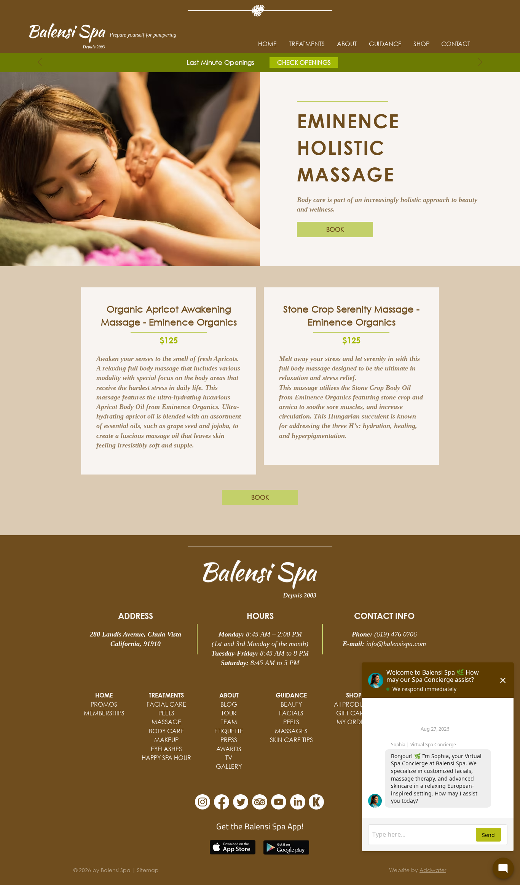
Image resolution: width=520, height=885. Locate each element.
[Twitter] (240, 802)
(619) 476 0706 (395, 634)
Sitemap (148, 870)
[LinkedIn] (297, 802)
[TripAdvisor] (259, 802)
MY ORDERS (354, 722)
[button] (385, 43)
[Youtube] (278, 802)
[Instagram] (202, 802)
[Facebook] (221, 802)
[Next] (480, 62)
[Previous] (40, 62)
